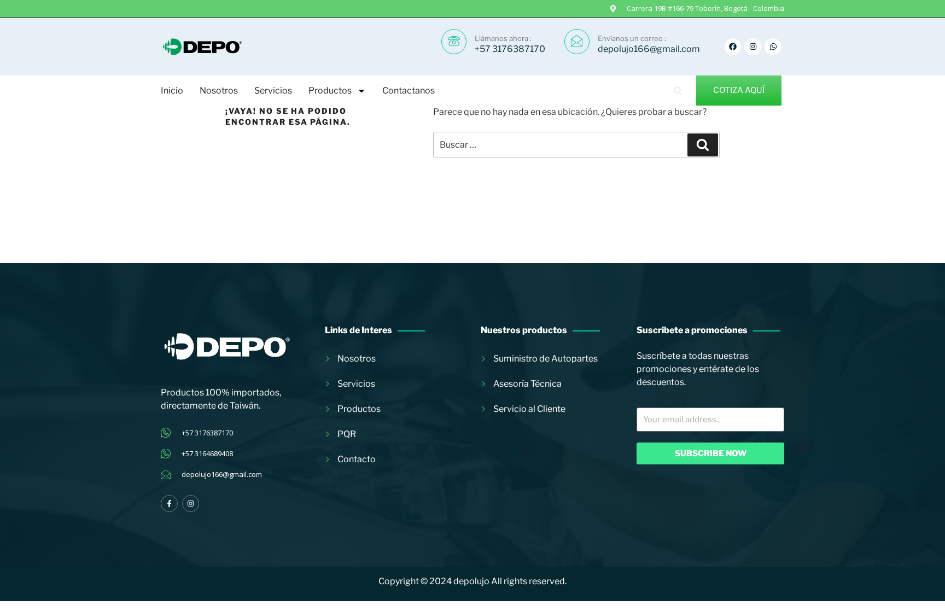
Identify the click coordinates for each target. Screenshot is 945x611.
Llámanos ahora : (503, 38)
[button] (678, 90)
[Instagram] (752, 46)
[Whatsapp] (773, 46)
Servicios (273, 90)
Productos (330, 90)
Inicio (172, 90)
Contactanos (408, 90)
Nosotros (219, 90)
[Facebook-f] (169, 503)
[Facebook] (733, 46)
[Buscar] (702, 144)
